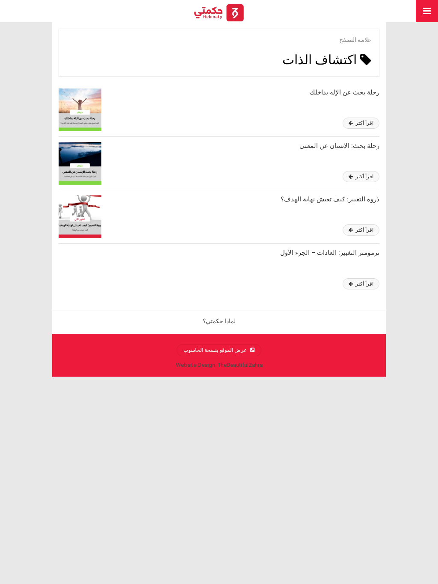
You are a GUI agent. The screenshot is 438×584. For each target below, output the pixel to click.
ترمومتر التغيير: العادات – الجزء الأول (329, 253)
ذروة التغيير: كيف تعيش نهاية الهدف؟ (330, 199)
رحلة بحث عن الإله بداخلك (344, 92)
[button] (427, 11)
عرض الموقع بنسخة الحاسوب (215, 350)
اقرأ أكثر (363, 123)
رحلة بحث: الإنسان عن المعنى (339, 146)
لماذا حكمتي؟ (219, 321)
